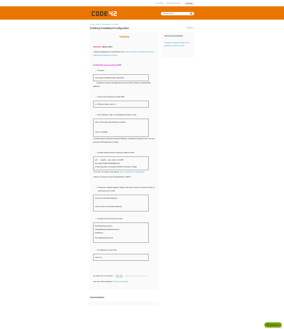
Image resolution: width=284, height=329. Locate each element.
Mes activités (159, 3)
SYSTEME (115, 24)
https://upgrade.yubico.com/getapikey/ (132, 172)
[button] (117, 276)
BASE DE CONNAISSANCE (103, 24)
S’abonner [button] (190, 27)
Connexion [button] (189, 3)
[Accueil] (104, 13)
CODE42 (92, 24)
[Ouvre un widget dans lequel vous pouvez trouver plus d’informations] (273, 325)
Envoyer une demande (173, 3)
